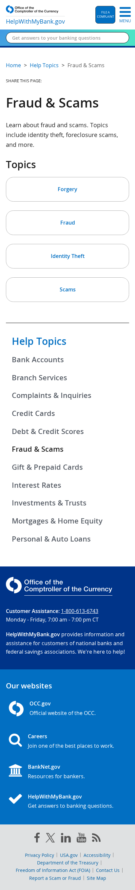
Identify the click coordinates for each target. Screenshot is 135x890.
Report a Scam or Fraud (55, 878)
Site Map (96, 878)
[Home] (18, 799)
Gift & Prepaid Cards (47, 467)
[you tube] (81, 839)
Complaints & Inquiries (51, 395)
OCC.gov (40, 703)
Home (13, 65)
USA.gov (69, 855)
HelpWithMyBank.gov (55, 796)
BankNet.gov (44, 766)
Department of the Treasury (67, 863)
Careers (37, 736)
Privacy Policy (39, 855)
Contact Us (108, 870)
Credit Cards (33, 413)
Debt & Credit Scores (48, 431)
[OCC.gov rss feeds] (96, 838)
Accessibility (97, 855)
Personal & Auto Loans (51, 539)
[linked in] (66, 839)
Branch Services (39, 378)
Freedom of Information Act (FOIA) (53, 870)
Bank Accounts (38, 360)
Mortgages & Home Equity (57, 521)
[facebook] (37, 839)
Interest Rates (36, 485)
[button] (105, 15)
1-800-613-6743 (79, 611)
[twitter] (50, 839)
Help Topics (39, 341)
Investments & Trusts (49, 503)
